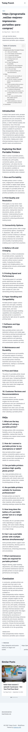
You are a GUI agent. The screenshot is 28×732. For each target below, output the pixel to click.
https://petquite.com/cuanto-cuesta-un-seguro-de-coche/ (10, 646)
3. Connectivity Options (13, 55)
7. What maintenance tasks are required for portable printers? (14, 101)
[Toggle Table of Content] (22, 46)
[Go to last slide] (4, 681)
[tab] (12, 697)
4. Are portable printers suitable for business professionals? (15, 88)
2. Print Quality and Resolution (14, 53)
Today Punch (7, 32)
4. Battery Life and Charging (14, 57)
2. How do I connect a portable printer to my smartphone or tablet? (14, 81)
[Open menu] (24, 3)
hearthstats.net (6, 714)
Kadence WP (17, 727)
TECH (3, 11)
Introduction (7, 48)
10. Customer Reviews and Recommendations (14, 71)
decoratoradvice (7, 712)
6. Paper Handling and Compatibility (12, 63)
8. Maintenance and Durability (14, 67)
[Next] (24, 681)
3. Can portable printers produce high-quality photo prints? (15, 85)
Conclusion (7, 104)
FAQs (5, 74)
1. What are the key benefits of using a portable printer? (14, 76)
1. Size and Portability (12, 52)
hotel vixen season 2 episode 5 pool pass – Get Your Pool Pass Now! (13, 687)
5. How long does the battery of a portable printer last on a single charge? (15, 92)
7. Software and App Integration (14, 65)
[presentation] (14, 673)
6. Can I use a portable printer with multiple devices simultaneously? (14, 97)
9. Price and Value (11, 69)
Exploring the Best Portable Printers (14, 50)
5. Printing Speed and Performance (12, 59)
